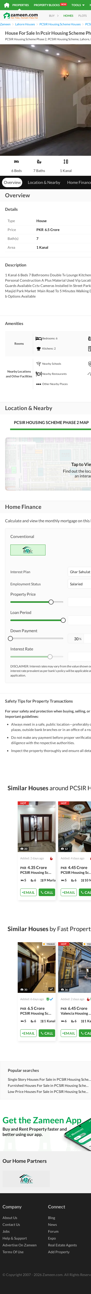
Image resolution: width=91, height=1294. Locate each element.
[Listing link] (37, 850)
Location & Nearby (44, 182)
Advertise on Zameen (20, 1245)
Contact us (11, 1224)
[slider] (51, 602)
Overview (12, 182)
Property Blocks (50, 5)
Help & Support (15, 1238)
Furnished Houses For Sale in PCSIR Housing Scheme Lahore (49, 1085)
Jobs (6, 1231)
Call (48, 892)
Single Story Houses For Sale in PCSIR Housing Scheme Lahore (49, 1079)
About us (10, 1217)
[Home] (7, 5)
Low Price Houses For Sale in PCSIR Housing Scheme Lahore (49, 1091)
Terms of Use (13, 1252)
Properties (20, 5)
